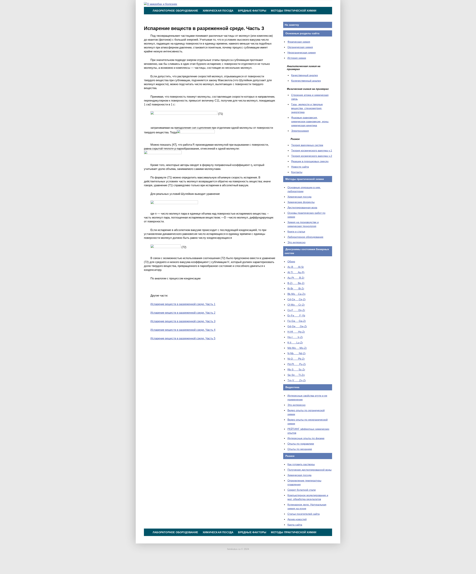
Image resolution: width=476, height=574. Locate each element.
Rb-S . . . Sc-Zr (296, 369)
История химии (296, 57)
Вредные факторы (252, 10)
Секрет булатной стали (301, 489)
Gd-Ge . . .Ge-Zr (297, 326)
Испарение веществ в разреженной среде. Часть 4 (182, 329)
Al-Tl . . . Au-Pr (296, 272)
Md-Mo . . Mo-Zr (297, 347)
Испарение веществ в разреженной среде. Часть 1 (182, 304)
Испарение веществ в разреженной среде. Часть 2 (182, 312)
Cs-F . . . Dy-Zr (296, 310)
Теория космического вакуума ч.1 (311, 150)
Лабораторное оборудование (175, 10)
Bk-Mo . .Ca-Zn (296, 293)
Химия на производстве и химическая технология (192, 18)
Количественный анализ (306, 80)
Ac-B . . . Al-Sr (295, 266)
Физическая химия (298, 41)
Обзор (291, 261)
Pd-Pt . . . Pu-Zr (296, 364)
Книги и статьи (296, 231)
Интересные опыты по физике (305, 438)
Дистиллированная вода (302, 207)
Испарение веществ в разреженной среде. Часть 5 (182, 338)
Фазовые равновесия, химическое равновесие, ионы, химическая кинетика (310, 121)
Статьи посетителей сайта (303, 513)
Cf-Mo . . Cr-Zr (296, 304)
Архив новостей (297, 519)
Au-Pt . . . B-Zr (295, 277)
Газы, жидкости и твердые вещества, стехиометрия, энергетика (307, 108)
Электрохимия (300, 130)
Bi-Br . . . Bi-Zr (295, 288)
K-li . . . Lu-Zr (295, 342)
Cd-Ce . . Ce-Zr (296, 299)
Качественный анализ (304, 75)
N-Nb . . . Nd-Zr (296, 353)
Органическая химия (300, 47)
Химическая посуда (218, 10)
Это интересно (296, 242)
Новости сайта (300, 166)
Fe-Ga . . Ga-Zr (296, 320)
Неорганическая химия (301, 52)
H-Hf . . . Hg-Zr (296, 331)
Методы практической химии (293, 10)
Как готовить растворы (301, 464)
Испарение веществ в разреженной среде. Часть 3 (182, 321)
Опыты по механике (299, 449)
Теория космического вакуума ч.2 (311, 155)
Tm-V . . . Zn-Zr (296, 380)
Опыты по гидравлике (300, 443)
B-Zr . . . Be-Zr (296, 283)
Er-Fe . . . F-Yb (296, 315)
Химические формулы (301, 202)
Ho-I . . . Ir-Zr (295, 337)
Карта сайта (294, 524)
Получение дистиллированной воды (309, 469)
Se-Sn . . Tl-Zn (296, 374)
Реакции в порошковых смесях (310, 161)
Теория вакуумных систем (307, 145)
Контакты (243, 18)
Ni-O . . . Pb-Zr (296, 358)
